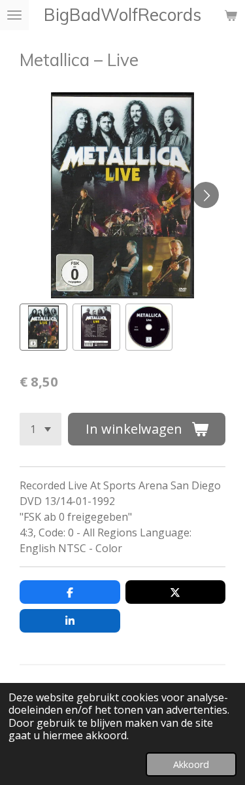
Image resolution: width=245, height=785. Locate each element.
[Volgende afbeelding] (206, 195)
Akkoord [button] (191, 764)
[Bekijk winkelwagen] (230, 15)
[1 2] (40, 429)
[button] (43, 327)
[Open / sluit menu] (14, 15)
